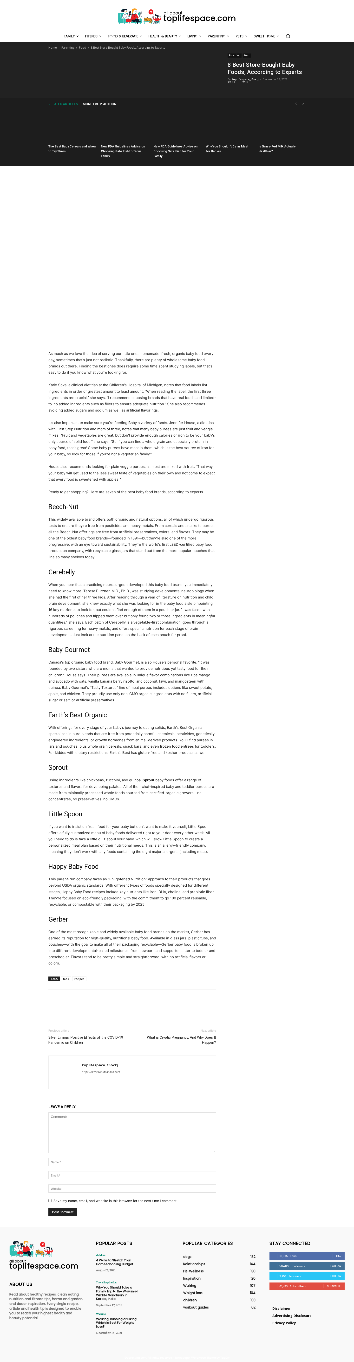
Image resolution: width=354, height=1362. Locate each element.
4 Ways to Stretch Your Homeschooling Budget (114, 1262)
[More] (154, 63)
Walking (101, 1313)
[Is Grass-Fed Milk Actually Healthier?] (282, 126)
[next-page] (303, 104)
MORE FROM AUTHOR (99, 104)
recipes (79, 979)
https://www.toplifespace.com (101, 1072)
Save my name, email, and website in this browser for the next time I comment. (115, 1201)
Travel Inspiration (106, 1282)
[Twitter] (121, 63)
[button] (288, 36)
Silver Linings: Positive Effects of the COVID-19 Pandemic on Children (85, 1040)
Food (82, 48)
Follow (335, 1266)
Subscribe (334, 1286)
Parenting (67, 48)
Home (52, 48)
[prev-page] (296, 104)
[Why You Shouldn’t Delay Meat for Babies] (229, 126)
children (100, 1255)
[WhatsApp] (143, 63)
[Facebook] (110, 63)
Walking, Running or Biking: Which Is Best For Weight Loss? (116, 1323)
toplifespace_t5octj (245, 79)
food (66, 979)
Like (338, 1256)
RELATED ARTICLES (63, 104)
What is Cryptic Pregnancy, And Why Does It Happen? (181, 1040)
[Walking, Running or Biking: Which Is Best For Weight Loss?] (156, 1322)
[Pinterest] (132, 63)
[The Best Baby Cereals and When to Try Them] (72, 126)
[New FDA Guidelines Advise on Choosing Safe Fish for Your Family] (124, 126)
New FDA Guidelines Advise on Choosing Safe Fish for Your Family (123, 151)
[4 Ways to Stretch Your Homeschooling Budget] (156, 1264)
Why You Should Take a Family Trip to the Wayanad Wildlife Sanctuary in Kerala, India (117, 1293)
